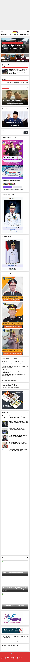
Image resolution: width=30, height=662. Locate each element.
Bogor (7, 43)
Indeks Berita (13, 658)
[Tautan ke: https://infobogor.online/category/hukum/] (27, 87)
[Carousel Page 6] (16, 103)
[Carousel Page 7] (17, 103)
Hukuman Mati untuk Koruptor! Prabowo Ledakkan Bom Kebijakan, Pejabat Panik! (18, 422)
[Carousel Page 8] (19, 103)
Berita (4, 43)
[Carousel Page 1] (7, 103)
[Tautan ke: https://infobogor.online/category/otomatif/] (27, 558)
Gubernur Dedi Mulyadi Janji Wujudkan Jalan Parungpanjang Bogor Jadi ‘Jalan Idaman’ (15, 367)
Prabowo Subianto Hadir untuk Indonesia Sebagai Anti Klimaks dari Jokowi (14, 121)
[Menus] (2, 31)
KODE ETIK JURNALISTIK (17, 660)
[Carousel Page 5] (14, 103)
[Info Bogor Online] (15, 31)
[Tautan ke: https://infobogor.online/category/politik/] (27, 109)
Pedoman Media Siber (6, 660)
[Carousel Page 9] (21, 103)
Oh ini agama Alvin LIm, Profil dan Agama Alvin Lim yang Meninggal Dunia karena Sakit (18, 443)
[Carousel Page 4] (12, 103)
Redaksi (19, 658)
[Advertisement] (15, 15)
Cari (3, 130)
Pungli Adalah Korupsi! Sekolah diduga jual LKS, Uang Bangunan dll (18, 450)
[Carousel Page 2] (9, 103)
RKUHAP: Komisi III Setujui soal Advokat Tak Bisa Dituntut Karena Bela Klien (14, 99)
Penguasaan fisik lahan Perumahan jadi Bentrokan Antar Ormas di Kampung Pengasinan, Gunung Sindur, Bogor (13, 47)
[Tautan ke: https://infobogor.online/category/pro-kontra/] (27, 413)
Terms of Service (4, 658)
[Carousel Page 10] (22, 103)
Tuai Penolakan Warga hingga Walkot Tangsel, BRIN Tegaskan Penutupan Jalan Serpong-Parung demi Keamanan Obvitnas (15, 363)
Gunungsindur (12, 43)
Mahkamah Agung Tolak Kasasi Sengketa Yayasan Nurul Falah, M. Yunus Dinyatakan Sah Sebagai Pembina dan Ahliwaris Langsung (8, 59)
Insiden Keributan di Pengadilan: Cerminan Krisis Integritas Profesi (16, 429)
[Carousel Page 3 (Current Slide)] (11, 103)
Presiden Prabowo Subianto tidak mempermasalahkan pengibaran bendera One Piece (21, 59)
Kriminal (20, 43)
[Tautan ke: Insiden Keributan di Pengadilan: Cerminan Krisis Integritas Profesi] (5, 430)
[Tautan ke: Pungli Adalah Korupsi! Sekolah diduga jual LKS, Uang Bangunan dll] (5, 501)
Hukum (16, 43)
